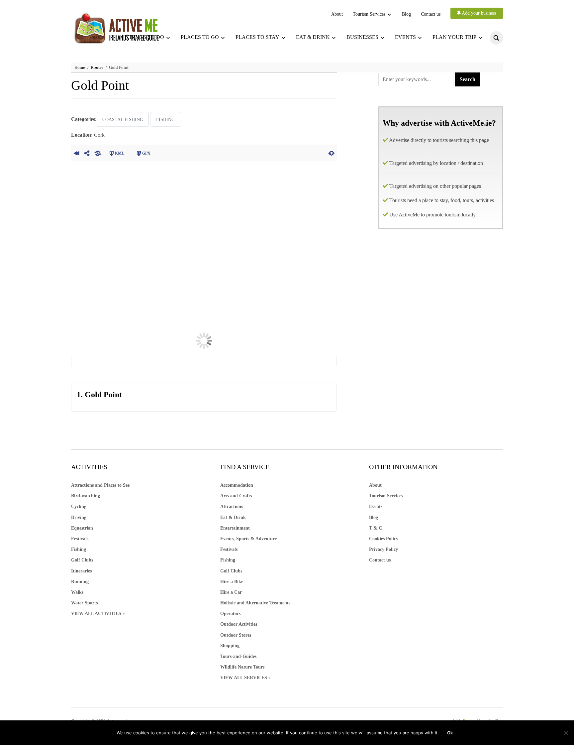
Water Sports (84, 602)
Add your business (478, 13)
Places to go (200, 37)
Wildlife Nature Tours (242, 667)
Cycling (78, 506)
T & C (375, 528)
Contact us (430, 14)
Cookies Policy (383, 538)
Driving (78, 517)
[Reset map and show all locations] (331, 153)
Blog (406, 14)
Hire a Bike (231, 581)
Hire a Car (231, 592)
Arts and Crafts (236, 495)
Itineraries (81, 570)
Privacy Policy (383, 549)
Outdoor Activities (238, 624)
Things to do (145, 37)
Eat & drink (313, 37)
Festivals (79, 538)
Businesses (362, 37)
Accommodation (236, 485)
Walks (77, 592)
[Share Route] (87, 153)
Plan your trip (454, 37)
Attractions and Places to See (100, 485)
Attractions (231, 506)
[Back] (76, 153)
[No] (565, 732)
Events (405, 37)
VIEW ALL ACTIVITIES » (98, 613)
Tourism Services (369, 14)
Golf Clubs (82, 560)
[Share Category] (97, 153)
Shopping (229, 645)
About (337, 14)
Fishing (165, 119)
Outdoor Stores (235, 635)
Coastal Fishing (122, 119)
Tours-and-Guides (238, 656)
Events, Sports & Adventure (248, 538)
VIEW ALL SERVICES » (245, 677)
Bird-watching (85, 495)
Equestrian (82, 528)
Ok (450, 732)
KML (119, 153)
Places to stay (257, 37)
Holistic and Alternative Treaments (255, 602)
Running (80, 581)
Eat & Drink (233, 517)
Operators (230, 613)
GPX (146, 153)
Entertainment (235, 528)
